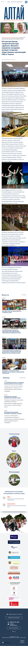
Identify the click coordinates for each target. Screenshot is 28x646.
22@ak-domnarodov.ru (13, 624)
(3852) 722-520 (14, 622)
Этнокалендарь (14, 434)
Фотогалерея (14, 472)
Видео (14, 451)
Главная (3, 37)
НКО (8, 497)
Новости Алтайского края (13, 37)
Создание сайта (22, 641)
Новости (6, 37)
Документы (11, 504)
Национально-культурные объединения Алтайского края (14, 492)
